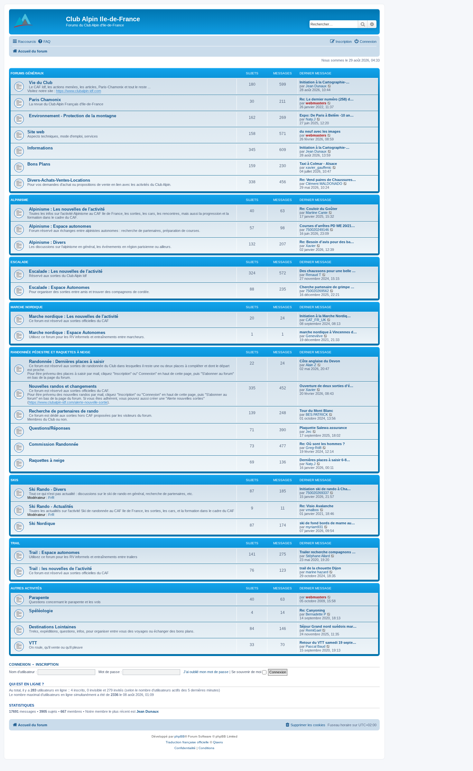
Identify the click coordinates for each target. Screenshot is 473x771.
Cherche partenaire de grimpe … (327, 287)
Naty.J (311, 119)
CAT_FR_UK (316, 320)
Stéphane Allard (318, 556)
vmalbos (312, 510)
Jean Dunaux (316, 86)
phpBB (179, 736)
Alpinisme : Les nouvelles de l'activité (67, 209)
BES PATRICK (317, 414)
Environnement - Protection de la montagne (72, 115)
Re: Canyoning (312, 610)
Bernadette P (316, 614)
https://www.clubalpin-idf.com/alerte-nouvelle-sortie (68, 402)
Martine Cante (317, 212)
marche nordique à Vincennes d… (328, 332)
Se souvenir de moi (246, 672)
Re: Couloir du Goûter (318, 209)
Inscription (47, 664)
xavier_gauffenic (318, 167)
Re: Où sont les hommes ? (322, 444)
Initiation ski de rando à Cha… (325, 489)
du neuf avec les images (320, 131)
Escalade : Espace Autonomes (59, 287)
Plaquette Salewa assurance (323, 428)
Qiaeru (218, 742)
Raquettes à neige (46, 460)
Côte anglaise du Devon (320, 361)
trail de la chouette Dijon (320, 568)
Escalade (19, 262)
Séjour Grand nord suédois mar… (328, 626)
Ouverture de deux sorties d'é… (326, 386)
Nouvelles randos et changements (63, 386)
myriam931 (314, 527)
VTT (33, 643)
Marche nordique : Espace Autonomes (67, 332)
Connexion (20, 664)
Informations (40, 148)
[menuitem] (44, 41)
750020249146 (317, 230)
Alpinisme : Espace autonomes (60, 226)
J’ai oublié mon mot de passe (205, 672)
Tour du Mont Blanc (316, 411)
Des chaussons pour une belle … (328, 271)
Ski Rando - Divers (47, 489)
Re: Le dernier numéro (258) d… (327, 99)
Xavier (311, 246)
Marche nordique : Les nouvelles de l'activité (73, 316)
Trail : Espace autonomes (54, 552)
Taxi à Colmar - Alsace (318, 164)
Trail (15, 543)
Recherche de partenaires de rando (63, 411)
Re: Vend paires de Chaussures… (328, 180)
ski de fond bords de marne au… (327, 523)
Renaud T (313, 275)
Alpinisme (19, 200)
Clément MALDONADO (324, 184)
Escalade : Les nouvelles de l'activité (65, 271)
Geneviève (314, 336)
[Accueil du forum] (38, 21)
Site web (35, 131)
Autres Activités (26, 588)
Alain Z (311, 365)
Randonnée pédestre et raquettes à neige (50, 352)
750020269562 (317, 291)
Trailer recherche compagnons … (328, 552)
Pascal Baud (315, 646)
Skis (14, 480)
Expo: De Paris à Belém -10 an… (327, 115)
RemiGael (313, 630)
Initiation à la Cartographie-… (324, 82)
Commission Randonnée (53, 444)
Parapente (39, 597)
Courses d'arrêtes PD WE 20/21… (327, 226)
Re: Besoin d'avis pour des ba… (327, 242)
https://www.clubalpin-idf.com (78, 91)
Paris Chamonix (45, 99)
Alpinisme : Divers (47, 242)
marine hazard (317, 572)
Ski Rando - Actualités (51, 506)
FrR (51, 498)
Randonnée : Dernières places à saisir (66, 361)
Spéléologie (41, 610)
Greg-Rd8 (313, 448)
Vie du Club (40, 82)
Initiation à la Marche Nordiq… (325, 316)
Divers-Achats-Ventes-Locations (58, 180)
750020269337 (317, 493)
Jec (308, 431)
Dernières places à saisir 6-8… (325, 460)
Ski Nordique (42, 523)
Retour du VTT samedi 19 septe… (328, 642)
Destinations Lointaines (52, 626)
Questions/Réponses (49, 428)
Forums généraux (27, 73)
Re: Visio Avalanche (316, 506)
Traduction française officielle (187, 742)
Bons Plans (38, 164)
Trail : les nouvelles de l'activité (60, 568)
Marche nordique (27, 307)
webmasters (316, 103)
